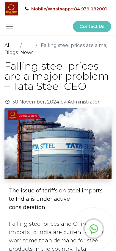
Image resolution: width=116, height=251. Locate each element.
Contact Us (91, 26)
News (26, 52)
